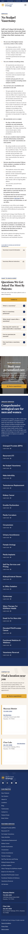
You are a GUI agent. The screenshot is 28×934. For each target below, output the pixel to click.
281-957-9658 (7, 745)
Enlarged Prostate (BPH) (8, 828)
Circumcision (5, 850)
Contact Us (4, 812)
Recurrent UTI (5, 831)
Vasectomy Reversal (7, 881)
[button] (3, 1)
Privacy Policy (4, 926)
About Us (4, 799)
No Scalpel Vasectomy (7, 834)
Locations (4, 802)
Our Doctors (4, 796)
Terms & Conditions (6, 923)
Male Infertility (5, 837)
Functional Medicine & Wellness (10, 878)
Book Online (4, 818)
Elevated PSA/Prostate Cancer (10, 875)
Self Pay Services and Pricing (9, 859)
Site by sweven (5, 929)
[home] (7, 5)
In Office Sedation (6, 865)
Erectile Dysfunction (7, 846)
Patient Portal (5, 815)
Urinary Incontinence (7, 853)
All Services (4, 884)
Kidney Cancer (5, 843)
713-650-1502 (7, 711)
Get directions (7, 715)
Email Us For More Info (7, 872)
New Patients (5, 793)
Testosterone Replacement (9, 840)
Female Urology (6, 856)
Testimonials (5, 809)
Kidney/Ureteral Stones (8, 862)
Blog (2, 806)
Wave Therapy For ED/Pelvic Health (11, 868)
